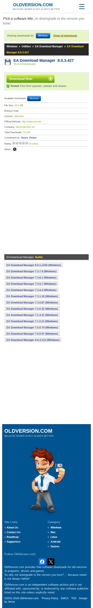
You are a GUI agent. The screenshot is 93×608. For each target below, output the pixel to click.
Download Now (20, 78)
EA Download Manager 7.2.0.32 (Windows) (32, 308)
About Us (12, 527)
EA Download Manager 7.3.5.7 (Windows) (31, 283)
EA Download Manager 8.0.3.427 (43, 60)
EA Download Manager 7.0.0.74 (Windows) (32, 327)
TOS (73, 598)
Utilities (26, 46)
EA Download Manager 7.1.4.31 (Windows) (32, 315)
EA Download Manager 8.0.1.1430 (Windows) (33, 265)
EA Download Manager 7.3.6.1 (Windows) (31, 277)
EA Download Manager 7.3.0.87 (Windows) (32, 302)
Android (55, 541)
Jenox (11, 601)
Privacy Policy (50, 598)
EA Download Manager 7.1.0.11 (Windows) (32, 321)
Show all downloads (65, 35)
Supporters (14, 541)
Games (55, 546)
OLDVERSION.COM (33, 4)
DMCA (65, 598)
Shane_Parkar (29, 137)
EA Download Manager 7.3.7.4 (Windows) (31, 271)
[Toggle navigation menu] (82, 6)
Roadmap (13, 537)
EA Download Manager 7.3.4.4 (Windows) (31, 290)
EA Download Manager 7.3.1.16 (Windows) (32, 296)
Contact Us (14, 532)
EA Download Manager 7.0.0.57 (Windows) (32, 333)
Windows (12, 46)
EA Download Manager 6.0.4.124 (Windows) (32, 340)
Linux (54, 537)
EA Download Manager (49, 46)
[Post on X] (14, 149)
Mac (53, 532)
